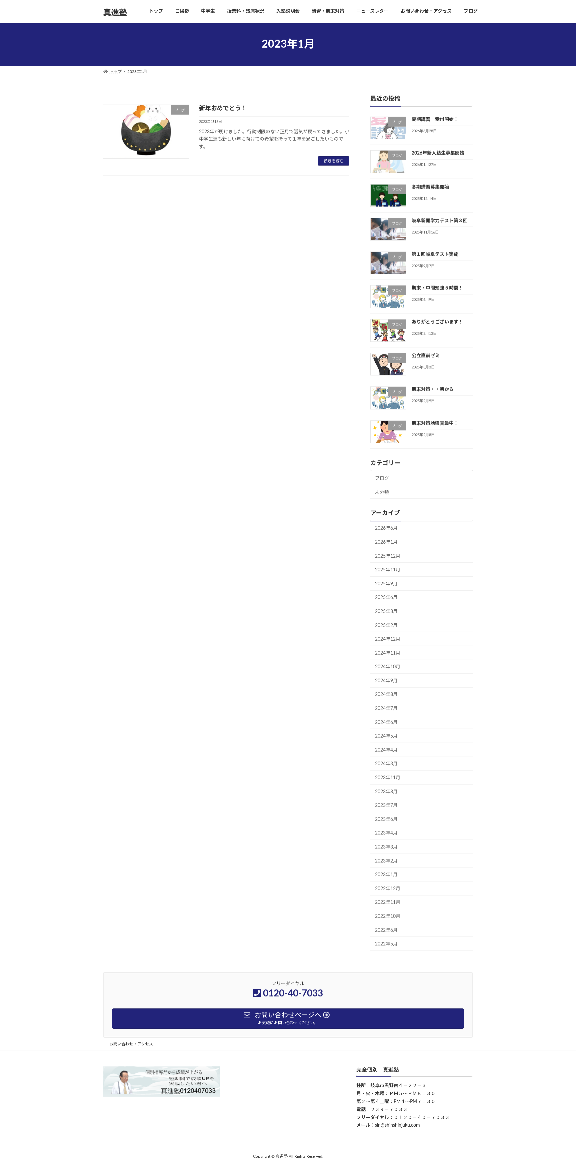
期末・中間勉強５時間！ (437, 288)
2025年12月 (387, 556)
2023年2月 (386, 861)
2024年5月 (386, 736)
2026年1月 (386, 542)
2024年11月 (387, 653)
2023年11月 (387, 778)
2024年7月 (386, 708)
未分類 (382, 492)
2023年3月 (386, 847)
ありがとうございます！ (437, 321)
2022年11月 (387, 902)
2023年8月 (386, 791)
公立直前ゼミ (426, 355)
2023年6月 (386, 819)
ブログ (382, 478)
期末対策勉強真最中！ (435, 423)
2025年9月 (386, 583)
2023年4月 (386, 833)
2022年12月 (387, 888)
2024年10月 (387, 667)
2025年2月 (386, 625)
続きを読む (334, 161)
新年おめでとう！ (223, 109)
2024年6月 (386, 722)
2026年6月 (386, 528)
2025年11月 (387, 570)
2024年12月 (387, 639)
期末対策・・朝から (433, 389)
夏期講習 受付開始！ (435, 119)
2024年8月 (386, 694)
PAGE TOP (556, 1127)
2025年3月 (386, 611)
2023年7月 (386, 805)
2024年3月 (386, 764)
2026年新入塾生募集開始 (438, 153)
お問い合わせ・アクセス (131, 1044)
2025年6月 (386, 597)
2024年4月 (386, 750)
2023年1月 (386, 875)
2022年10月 (387, 916)
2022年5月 (386, 944)
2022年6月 (386, 930)
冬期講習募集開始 (430, 187)
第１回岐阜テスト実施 (435, 254)
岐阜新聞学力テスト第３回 (440, 220)
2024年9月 (386, 680)
